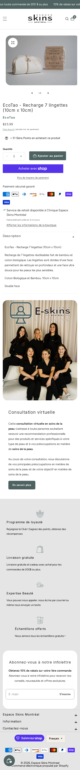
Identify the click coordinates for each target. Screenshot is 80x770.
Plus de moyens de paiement (33, 177)
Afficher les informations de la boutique (32, 225)
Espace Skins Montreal (45, 763)
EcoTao (9, 117)
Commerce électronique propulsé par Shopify (40, 765)
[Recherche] (67, 18)
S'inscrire (65, 694)
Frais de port (9, 129)
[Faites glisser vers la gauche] (32, 93)
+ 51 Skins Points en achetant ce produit (35, 138)
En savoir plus (21, 485)
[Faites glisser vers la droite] (48, 93)
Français (54, 738)
